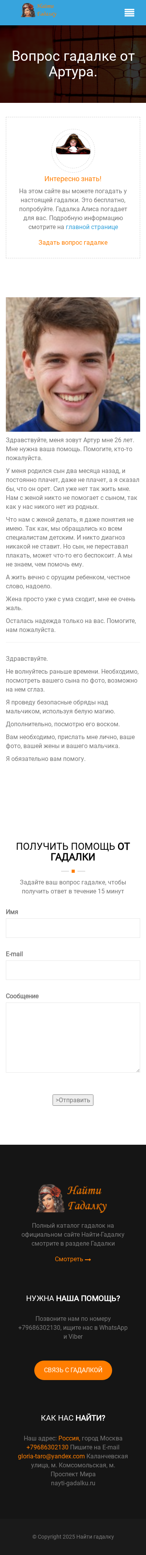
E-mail (14, 954)
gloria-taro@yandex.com (51, 1456)
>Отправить (73, 1100)
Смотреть (70, 1259)
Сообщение (22, 996)
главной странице (92, 227)
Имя (12, 912)
